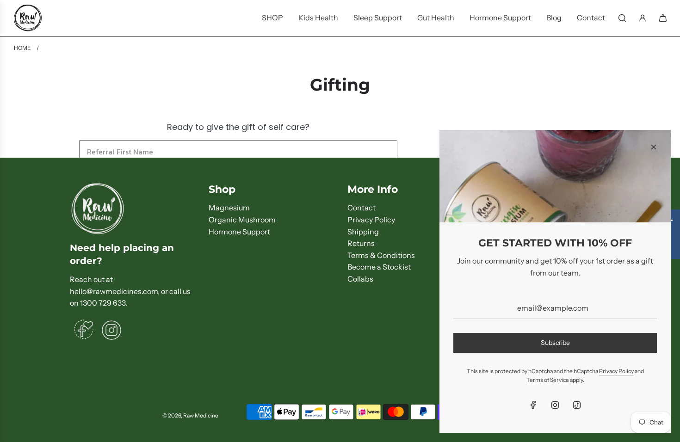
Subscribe (555, 342)
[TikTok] (577, 405)
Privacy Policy (616, 371)
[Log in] (642, 18)
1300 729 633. (103, 302)
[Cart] (663, 18)
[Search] (622, 18)
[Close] (653, 147)
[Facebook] (533, 405)
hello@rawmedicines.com (114, 291)
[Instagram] (555, 405)
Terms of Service (547, 379)
